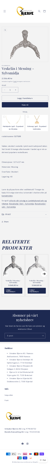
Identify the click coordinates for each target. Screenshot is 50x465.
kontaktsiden (7, 196)
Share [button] (6, 222)
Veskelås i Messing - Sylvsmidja (13, 281)
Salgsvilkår (9, 395)
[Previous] (6, 274)
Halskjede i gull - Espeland (13, 126)
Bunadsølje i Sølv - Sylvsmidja (21, 204)
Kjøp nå (25, 105)
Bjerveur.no (21, 462)
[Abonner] (42, 335)
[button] (4, 11)
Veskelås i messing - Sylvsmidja (36, 281)
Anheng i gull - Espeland (36, 126)
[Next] (44, 274)
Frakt (15, 81)
